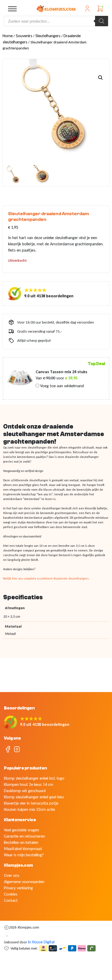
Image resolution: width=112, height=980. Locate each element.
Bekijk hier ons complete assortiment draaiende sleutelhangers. (46, 578)
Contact (11, 900)
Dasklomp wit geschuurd (25, 790)
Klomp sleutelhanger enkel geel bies (34, 796)
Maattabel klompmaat (23, 848)
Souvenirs (24, 35)
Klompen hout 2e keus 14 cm (28, 784)
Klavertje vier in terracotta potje (31, 803)
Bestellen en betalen (21, 842)
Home (8, 35)
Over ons (11, 875)
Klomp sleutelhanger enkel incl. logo (34, 778)
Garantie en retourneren (24, 836)
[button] (100, 77)
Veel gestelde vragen (21, 829)
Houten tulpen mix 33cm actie (29, 809)
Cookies (10, 894)
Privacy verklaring (18, 887)
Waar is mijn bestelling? (24, 854)
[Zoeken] (101, 21)
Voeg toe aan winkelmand (61, 386)
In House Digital (41, 941)
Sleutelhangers (47, 35)
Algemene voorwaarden (24, 881)
